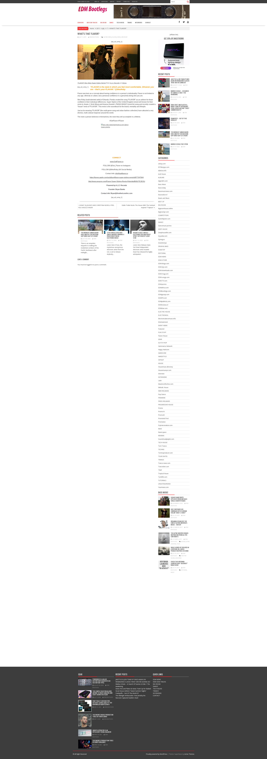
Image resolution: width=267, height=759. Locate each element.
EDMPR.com (162, 298)
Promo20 (161, 415)
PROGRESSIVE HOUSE (165, 405)
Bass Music (162, 184)
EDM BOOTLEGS (94, 37)
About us (96, 1)
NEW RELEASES (163, 391)
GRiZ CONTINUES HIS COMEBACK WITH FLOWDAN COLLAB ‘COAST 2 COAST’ (179, 511)
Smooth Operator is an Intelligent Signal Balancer (102, 731)
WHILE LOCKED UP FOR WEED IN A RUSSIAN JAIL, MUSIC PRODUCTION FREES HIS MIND (180, 549)
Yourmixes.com (163, 487)
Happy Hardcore (163, 350)
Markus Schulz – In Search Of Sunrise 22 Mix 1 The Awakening (180, 93)
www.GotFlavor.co (116, 162)
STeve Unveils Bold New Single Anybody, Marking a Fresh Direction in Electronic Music (115, 235)
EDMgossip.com (163, 294)
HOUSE (160, 363)
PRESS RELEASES (164, 401)
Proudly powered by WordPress (156, 754)
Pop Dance (162, 394)
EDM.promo (162, 284)
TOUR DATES (162, 456)
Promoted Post (163, 418)
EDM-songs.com (163, 277)
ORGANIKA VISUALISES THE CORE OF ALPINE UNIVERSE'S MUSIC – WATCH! (179, 523)
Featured (161, 329)
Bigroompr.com (163, 212)
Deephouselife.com (164, 233)
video (119, 37)
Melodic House (163, 387)
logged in (89, 265)
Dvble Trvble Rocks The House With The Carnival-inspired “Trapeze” (138, 206)
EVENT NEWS (162, 325)
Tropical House (163, 473)
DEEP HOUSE (162, 229)
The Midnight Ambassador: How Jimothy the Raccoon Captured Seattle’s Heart (90, 234)
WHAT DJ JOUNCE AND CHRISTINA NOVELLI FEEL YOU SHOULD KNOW (96, 206)
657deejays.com (163, 167)
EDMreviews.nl (163, 305)
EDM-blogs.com (163, 264)
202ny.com (162, 164)
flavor (114, 37)
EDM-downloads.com (165, 270)
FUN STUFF (162, 332)
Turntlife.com (162, 477)
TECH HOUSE (120, 22)
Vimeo (124, 83)
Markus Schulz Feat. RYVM (179, 144)
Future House (162, 336)
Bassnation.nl (162, 195)
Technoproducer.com (165, 453)
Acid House (162, 174)
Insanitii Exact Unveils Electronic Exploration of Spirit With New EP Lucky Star (142, 235)
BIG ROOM (103, 22)
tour (178, 544)
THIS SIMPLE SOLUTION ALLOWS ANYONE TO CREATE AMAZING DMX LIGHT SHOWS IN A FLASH (102, 693)
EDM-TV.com (162, 281)
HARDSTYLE (162, 356)
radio (172, 572)
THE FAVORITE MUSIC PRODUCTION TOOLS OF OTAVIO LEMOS (103, 716)
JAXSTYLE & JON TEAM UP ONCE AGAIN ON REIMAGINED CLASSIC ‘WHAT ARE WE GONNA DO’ (180, 81)
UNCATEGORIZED (164, 484)
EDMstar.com (163, 308)
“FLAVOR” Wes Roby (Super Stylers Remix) (91, 83)
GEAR (160, 339)
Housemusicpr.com (164, 370)
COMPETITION (163, 215)
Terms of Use (126, 1)
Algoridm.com (163, 181)
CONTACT (148, 22)
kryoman (184, 570)
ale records (107, 37)
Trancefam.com (163, 467)
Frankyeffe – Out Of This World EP (179, 119)
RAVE (160, 429)
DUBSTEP (161, 250)
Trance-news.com (164, 463)
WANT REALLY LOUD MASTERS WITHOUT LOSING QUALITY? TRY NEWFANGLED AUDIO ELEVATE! (102, 702)
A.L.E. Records (115, 83)
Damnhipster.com (164, 219)
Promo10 (161, 412)
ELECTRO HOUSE (164, 312)
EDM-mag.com (163, 274)
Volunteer (134, 1)
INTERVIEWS (138, 22)
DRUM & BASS (163, 246)
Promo (160, 408)
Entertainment (163, 322)
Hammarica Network (165, 346)
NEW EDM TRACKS (92, 22)
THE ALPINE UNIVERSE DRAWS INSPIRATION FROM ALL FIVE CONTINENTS (179, 535)
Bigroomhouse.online (165, 208)
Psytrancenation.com (165, 425)
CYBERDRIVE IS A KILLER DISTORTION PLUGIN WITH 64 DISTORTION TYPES (101, 681)
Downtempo (162, 243)
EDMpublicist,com (164, 301)
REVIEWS (161, 436)
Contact (112, 1)
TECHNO (161, 449)
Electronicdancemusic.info (167, 319)
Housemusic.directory (165, 367)
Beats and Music (163, 198)
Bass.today (162, 188)
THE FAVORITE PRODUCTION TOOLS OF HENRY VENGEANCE (103, 741)
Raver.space (162, 432)
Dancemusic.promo (164, 226)
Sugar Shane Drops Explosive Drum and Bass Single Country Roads (179, 499)
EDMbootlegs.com (164, 291)
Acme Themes (189, 754)
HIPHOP (161, 360)
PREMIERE (161, 398)
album (183, 541)
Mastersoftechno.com (165, 384)
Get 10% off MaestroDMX (174, 38)
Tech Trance (162, 446)
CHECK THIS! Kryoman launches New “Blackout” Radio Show (164, 565)
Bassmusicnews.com (165, 191)
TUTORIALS (162, 480)
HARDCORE (162, 353)
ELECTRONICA (163, 315)
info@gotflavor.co (121, 173)
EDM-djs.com (162, 267)
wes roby (124, 37)
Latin (160, 381)
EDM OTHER (162, 260)
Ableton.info (162, 171)
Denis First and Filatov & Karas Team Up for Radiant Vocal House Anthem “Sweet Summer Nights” (180, 107)
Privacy (119, 1)
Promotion (162, 422)
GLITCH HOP (162, 343)
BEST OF (161, 202)
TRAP (160, 470)
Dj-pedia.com (162, 236)
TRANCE (129, 22)
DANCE (111, 22)
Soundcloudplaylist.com (166, 439)
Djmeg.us (161, 239)
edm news (178, 558)
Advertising (104, 1)
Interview (161, 374)
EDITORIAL (162, 253)
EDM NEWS (80, 22)
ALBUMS (161, 177)
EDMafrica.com (163, 288)
